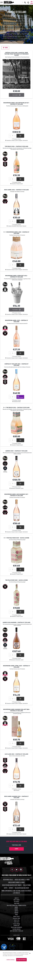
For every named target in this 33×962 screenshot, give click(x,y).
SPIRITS (11, 888)
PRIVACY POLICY (16, 916)
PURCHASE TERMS (16, 918)
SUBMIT (16, 848)
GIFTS (5, 888)
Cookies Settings (10, 959)
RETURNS (16, 913)
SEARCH (25, 2)
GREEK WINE (16, 903)
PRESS (16, 914)
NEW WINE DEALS (8, 880)
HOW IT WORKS (16, 900)
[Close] (29, 953)
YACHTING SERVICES (16, 929)
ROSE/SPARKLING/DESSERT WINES (11, 885)
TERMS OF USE (16, 920)
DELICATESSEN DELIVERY (22, 888)
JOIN (31, 1)
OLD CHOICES (16, 902)
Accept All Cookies (21, 959)
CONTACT (16, 907)
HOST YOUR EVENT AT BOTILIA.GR (16, 931)
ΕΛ (22, 2)
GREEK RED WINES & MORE (22, 880)
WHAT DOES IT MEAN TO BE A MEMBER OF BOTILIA (16, 905)
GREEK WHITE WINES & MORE (16, 882)
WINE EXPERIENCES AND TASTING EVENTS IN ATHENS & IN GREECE (16, 892)
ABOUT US (16, 898)
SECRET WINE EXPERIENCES (16, 927)
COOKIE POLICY (16, 922)
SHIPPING (16, 911)
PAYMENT (16, 909)
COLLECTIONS (27, 885)
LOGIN (31, 3)
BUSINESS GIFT (16, 925)
